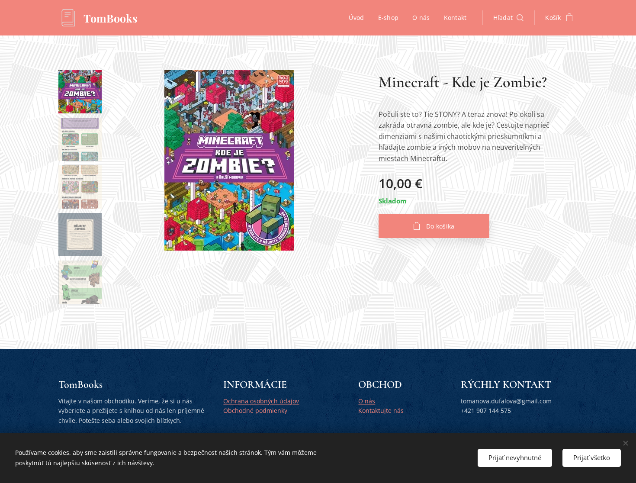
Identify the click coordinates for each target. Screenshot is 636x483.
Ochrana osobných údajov (261, 401)
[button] (508, 18)
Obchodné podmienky (255, 410)
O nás (366, 401)
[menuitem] (359, 18)
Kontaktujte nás (381, 410)
